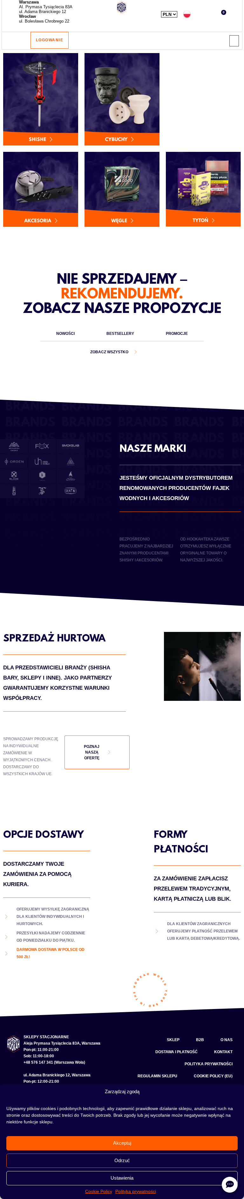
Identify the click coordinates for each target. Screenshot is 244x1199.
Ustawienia (122, 1178)
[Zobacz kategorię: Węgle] (122, 189)
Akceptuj (122, 1143)
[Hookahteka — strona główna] (121, 7)
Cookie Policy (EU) (213, 1076)
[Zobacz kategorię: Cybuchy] (122, 99)
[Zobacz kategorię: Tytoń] (203, 189)
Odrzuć (122, 1160)
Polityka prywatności (135, 1191)
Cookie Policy (98, 1191)
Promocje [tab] (177, 333)
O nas (226, 1040)
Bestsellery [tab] (120, 333)
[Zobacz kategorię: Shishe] (40, 99)
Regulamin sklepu (157, 1076)
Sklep (173, 1040)
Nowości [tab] (65, 333)
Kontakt (223, 1052)
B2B (200, 1040)
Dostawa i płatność (176, 1052)
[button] (202, 14)
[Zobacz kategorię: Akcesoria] (40, 189)
